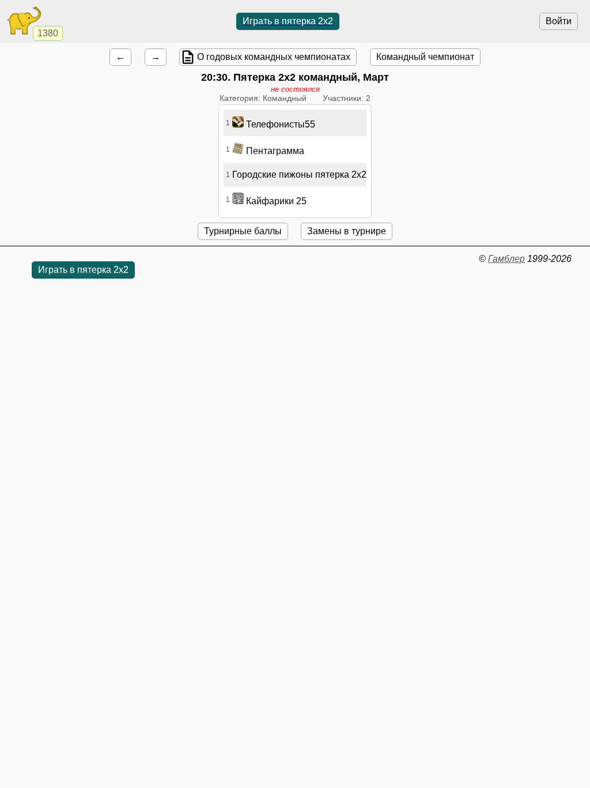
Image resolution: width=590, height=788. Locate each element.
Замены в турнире (346, 231)
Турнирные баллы (243, 231)
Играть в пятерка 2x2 (288, 21)
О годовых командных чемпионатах (273, 57)
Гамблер (506, 259)
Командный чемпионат (425, 57)
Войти (559, 21)
